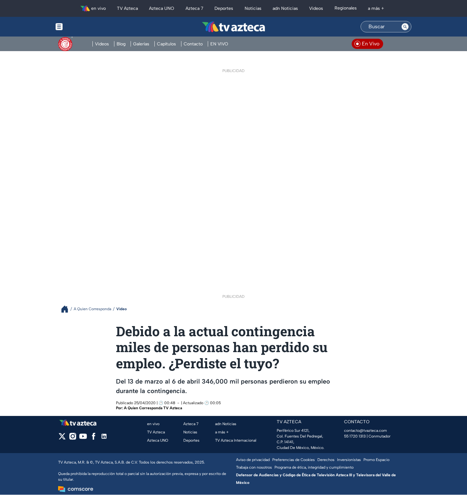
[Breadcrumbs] (67, 309)
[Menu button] (81, 26)
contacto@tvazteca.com (365, 430)
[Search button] (405, 26)
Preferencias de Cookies (293, 460)
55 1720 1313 (355, 436)
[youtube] (83, 438)
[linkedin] (104, 438)
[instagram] (73, 438)
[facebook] (94, 438)
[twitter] (62, 438)
